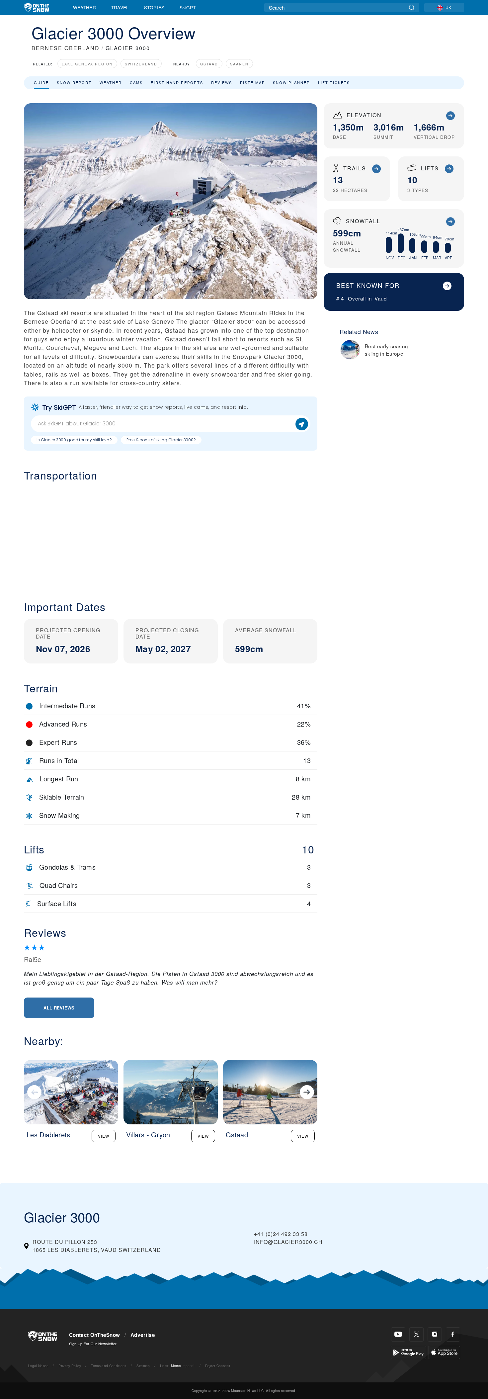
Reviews (221, 82)
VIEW (103, 1136)
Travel (120, 7)
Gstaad (209, 63)
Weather (84, 7)
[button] (170, 535)
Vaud (380, 298)
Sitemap (143, 1365)
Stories (154, 7)
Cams (136, 82)
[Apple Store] (444, 1351)
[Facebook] (453, 1334)
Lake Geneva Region (87, 63)
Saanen (239, 63)
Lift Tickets (334, 82)
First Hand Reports (177, 82)
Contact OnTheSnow (94, 1335)
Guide (41, 82)
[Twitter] (416, 1334)
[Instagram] (435, 1334)
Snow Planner (291, 82)
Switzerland (141, 63)
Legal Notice (38, 1365)
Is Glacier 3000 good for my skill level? (74, 440)
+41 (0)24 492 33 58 (281, 1234)
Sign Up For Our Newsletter (93, 1343)
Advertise (142, 1335)
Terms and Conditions (108, 1365)
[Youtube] (398, 1334)
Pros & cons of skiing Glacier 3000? (161, 440)
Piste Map (252, 82)
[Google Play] (408, 1351)
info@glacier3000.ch (288, 1242)
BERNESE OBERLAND (66, 48)
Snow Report (74, 82)
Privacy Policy (69, 1365)
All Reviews (59, 1008)
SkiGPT (188, 7)
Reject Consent (217, 1365)
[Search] (411, 7)
